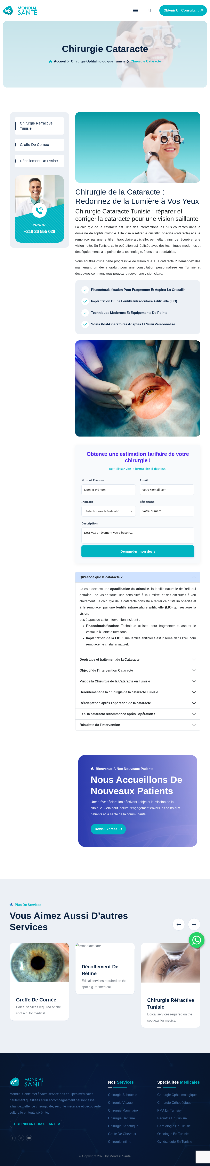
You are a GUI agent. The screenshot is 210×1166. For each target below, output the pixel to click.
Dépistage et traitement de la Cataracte (109, 659)
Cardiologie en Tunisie (174, 1126)
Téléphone (147, 502)
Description (89, 523)
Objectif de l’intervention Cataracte (106, 670)
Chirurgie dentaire (121, 1118)
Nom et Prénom (92, 480)
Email (144, 480)
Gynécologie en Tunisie (174, 1141)
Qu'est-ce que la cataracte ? (101, 577)
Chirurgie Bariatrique (123, 1126)
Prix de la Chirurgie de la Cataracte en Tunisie (115, 681)
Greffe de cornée (34, 145)
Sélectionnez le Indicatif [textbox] (102, 511)
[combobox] (108, 511)
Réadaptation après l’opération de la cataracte (115, 703)
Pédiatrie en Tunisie (172, 1118)
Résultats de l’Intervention (100, 725)
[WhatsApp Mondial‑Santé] (196, 940)
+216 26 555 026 (39, 231)
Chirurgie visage (120, 1102)
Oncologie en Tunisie (173, 1134)
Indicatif (87, 502)
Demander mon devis (137, 551)
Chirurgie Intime (119, 1141)
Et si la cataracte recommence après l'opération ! (117, 714)
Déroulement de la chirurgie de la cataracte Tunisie (119, 692)
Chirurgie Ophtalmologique (177, 1095)
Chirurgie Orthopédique (174, 1102)
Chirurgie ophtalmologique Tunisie (98, 61)
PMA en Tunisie (169, 1110)
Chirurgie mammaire (123, 1110)
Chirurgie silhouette (122, 1095)
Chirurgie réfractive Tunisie (36, 125)
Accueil (60, 61)
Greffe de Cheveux (122, 1134)
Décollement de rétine (39, 161)
